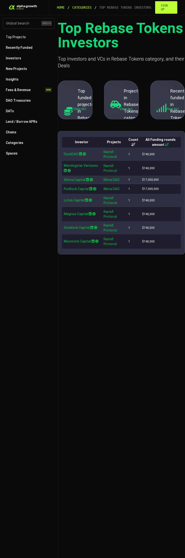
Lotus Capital (74, 200)
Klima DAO (111, 180)
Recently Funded (19, 48)
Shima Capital (74, 180)
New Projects (16, 69)
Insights (12, 79)
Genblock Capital (77, 227)
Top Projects (16, 37)
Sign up (164, 7)
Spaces (12, 153)
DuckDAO (71, 154)
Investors (13, 58)
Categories (82, 7)
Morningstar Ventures (81, 165)
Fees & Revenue (28, 90)
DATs (10, 111)
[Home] (23, 7)
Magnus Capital (76, 214)
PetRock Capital (76, 189)
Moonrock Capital (77, 241)
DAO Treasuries (18, 100)
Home (61, 7)
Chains (11, 132)
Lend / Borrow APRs (21, 122)
